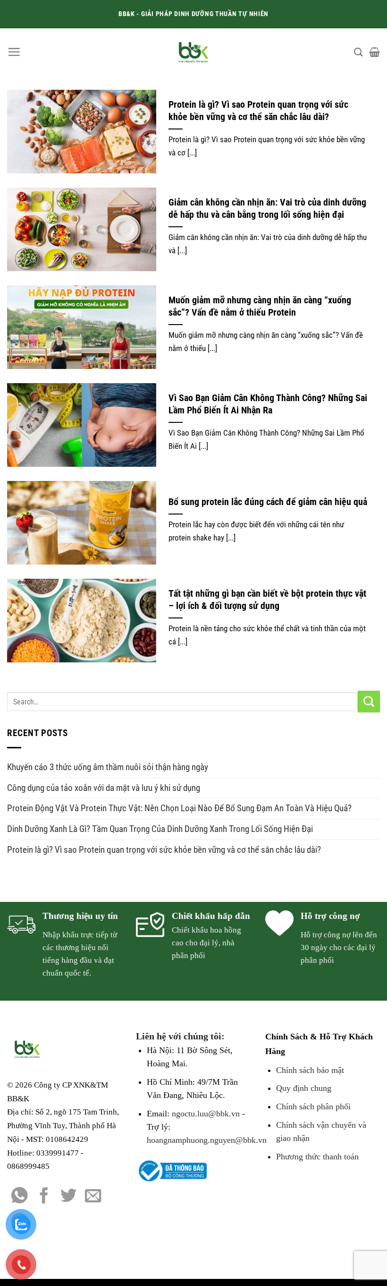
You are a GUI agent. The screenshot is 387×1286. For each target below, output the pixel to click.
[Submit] (369, 702)
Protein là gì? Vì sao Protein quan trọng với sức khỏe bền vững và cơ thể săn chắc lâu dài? (258, 110)
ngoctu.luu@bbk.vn (206, 1113)
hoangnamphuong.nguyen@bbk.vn (207, 1140)
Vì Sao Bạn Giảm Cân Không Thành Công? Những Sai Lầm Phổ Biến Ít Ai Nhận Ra (267, 404)
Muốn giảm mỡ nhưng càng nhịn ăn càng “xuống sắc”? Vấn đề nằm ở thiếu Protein (259, 306)
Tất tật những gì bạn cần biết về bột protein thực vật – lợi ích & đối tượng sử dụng (267, 599)
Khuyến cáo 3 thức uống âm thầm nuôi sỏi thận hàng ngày (107, 767)
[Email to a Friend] (93, 1197)
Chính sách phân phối (313, 1106)
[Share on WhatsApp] (19, 1197)
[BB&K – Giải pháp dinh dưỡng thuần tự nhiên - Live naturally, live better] (193, 52)
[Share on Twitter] (68, 1197)
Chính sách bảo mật (310, 1070)
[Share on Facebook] (44, 1197)
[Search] (358, 52)
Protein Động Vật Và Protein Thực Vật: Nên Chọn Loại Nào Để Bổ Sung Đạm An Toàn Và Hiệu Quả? (179, 808)
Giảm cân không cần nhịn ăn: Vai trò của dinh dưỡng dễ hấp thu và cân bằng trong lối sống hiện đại (267, 208)
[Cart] (374, 52)
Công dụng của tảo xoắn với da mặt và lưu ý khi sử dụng (103, 787)
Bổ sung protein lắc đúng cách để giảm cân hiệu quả (267, 502)
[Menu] (14, 52)
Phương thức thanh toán (317, 1156)
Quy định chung (303, 1088)
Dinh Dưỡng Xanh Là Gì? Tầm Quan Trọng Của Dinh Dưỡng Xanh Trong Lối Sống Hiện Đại (160, 828)
